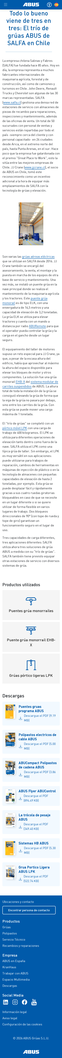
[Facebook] (24, 1002)
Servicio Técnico (13, 939)
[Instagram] (15, 1002)
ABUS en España (13, 961)
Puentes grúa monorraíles (31, 610)
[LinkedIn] (5, 1002)
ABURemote (37, 326)
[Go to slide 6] (35, 240)
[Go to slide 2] (24, 240)
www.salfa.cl (12, 102)
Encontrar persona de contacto (29, 910)
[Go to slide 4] (29, 240)
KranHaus (9, 967)
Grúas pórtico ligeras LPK (31, 675)
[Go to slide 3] (27, 240)
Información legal (14, 1012)
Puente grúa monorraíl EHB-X (31, 642)
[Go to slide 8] (40, 240)
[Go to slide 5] (32, 240)
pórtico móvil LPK (14, 428)
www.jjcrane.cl (35, 167)
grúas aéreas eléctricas (38, 256)
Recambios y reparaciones (20, 945)
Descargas (9, 985)
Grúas (6, 927)
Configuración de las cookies (22, 1024)
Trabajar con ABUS (15, 973)
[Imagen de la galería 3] (31, 223)
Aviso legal (9, 1018)
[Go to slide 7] (38, 240)
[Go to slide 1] (21, 240)
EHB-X (20, 381)
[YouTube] (34, 1002)
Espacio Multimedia (16, 979)
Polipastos (9, 933)
